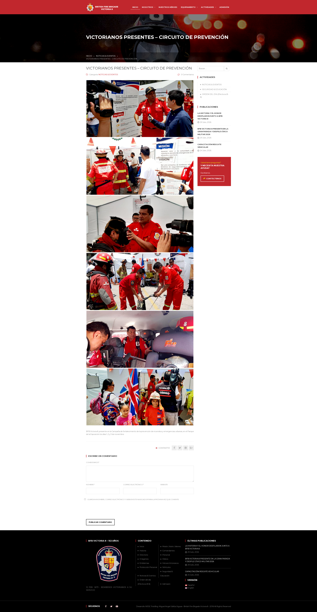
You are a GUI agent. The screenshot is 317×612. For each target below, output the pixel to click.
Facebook (105, 606)
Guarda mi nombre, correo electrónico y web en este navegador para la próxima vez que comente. (133, 499)
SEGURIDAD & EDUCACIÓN (214, 89)
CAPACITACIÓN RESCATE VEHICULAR (209, 145)
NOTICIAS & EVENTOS (106, 56)
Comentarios (92, 462)
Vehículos (166, 567)
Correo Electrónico (133, 485)
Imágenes (144, 559)
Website (164, 485)
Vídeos (165, 559)
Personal (166, 555)
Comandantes (168, 551)
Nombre (90, 485)
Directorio (144, 555)
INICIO (89, 56)
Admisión (166, 584)
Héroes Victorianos (170, 563)
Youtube (116, 606)
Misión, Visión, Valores (171, 546)
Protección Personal (148, 567)
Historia (143, 551)
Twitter (111, 606)
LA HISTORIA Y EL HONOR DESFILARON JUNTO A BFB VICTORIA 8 (210, 116)
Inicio (142, 546)
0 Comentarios (187, 74)
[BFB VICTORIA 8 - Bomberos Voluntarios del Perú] (102, 6)
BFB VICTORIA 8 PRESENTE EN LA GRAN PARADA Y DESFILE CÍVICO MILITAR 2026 (213, 132)
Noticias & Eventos (148, 576)
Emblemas (144, 563)
